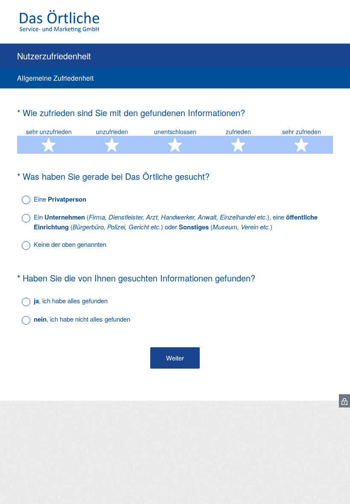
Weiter (175, 357)
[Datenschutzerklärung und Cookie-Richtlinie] (344, 400)
